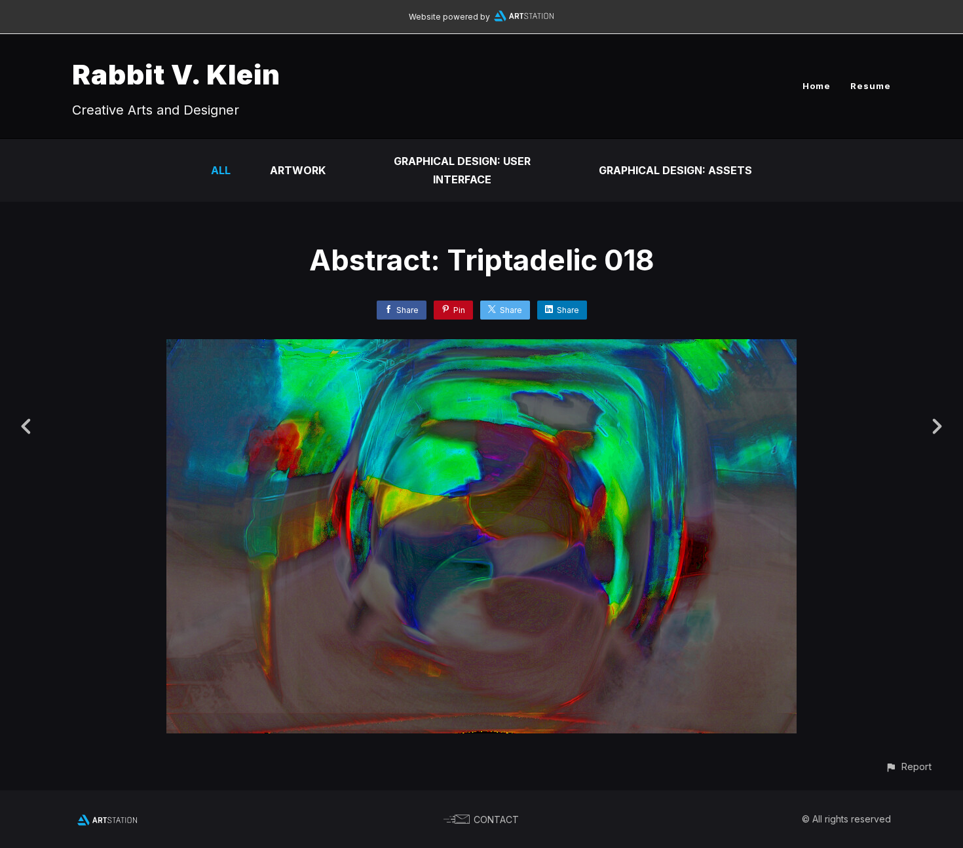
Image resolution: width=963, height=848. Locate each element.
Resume (870, 86)
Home (816, 86)
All (221, 170)
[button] (908, 766)
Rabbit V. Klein (176, 74)
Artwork (298, 170)
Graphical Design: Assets (675, 170)
